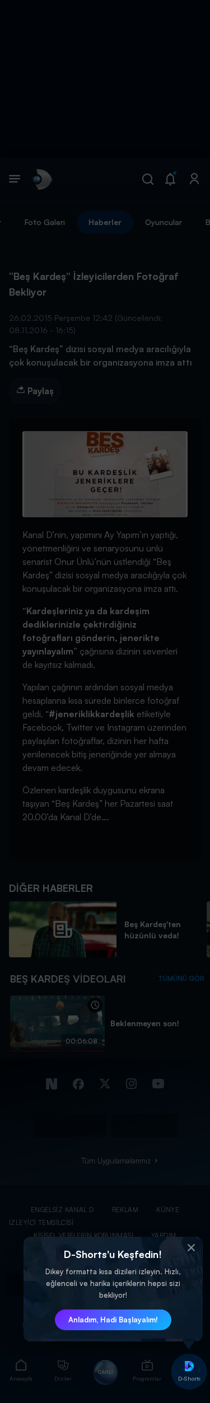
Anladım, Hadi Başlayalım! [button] (113, 1319)
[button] (191, 1248)
